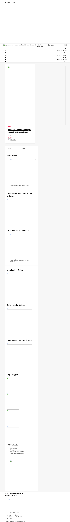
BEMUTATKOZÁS (62, 50)
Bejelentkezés (13, 448)
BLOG (65, 49)
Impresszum (11, 2)
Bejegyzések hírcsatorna (16, 450)
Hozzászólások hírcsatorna (17, 451)
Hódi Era (13, 140)
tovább (10, 137)
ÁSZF (10, 518)
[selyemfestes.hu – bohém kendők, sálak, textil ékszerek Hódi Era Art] (22, 45)
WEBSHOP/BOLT (42, 47)
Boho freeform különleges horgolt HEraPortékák (19, 130)
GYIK (65, 52)
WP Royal (22, 521)
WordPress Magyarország (17, 453)
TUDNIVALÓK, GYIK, (15, 516)
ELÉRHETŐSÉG (13, 515)
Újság (9, 126)
